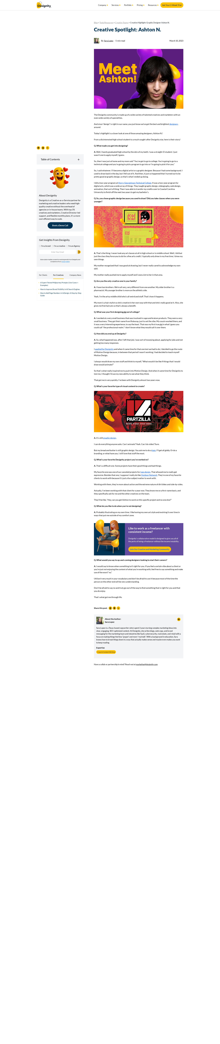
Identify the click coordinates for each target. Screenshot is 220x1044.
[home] (44, 5)
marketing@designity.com (147, 664)
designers (173, 124)
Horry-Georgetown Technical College (134, 183)
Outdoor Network (149, 475)
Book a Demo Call (60, 225)
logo (154, 450)
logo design (145, 472)
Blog (96, 22)
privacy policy (65, 261)
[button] (103, 5)
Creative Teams (121, 22)
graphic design (109, 438)
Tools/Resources (106, 22)
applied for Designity (104, 349)
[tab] (43, 275)
